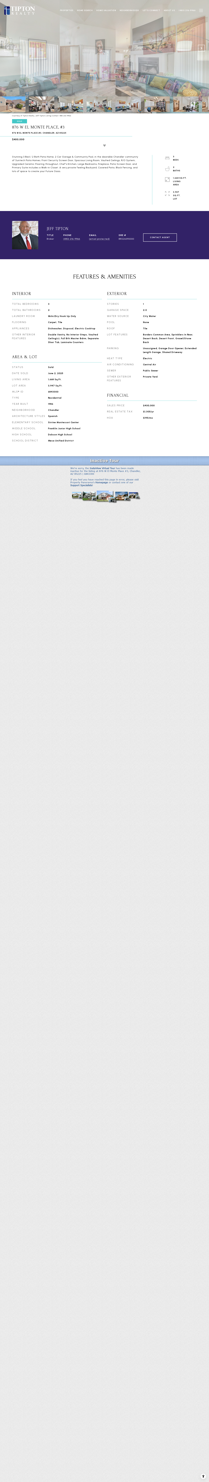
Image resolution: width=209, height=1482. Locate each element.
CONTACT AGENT (160, 237)
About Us (169, 10)
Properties (66, 10)
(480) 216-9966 (71, 239)
